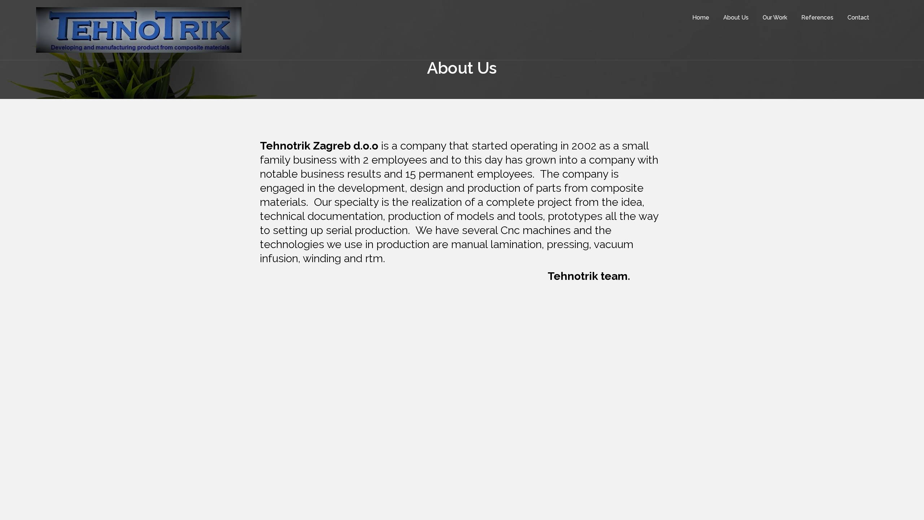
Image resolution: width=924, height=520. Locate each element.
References (817, 17)
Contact (858, 17)
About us (736, 17)
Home (700, 17)
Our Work (775, 17)
